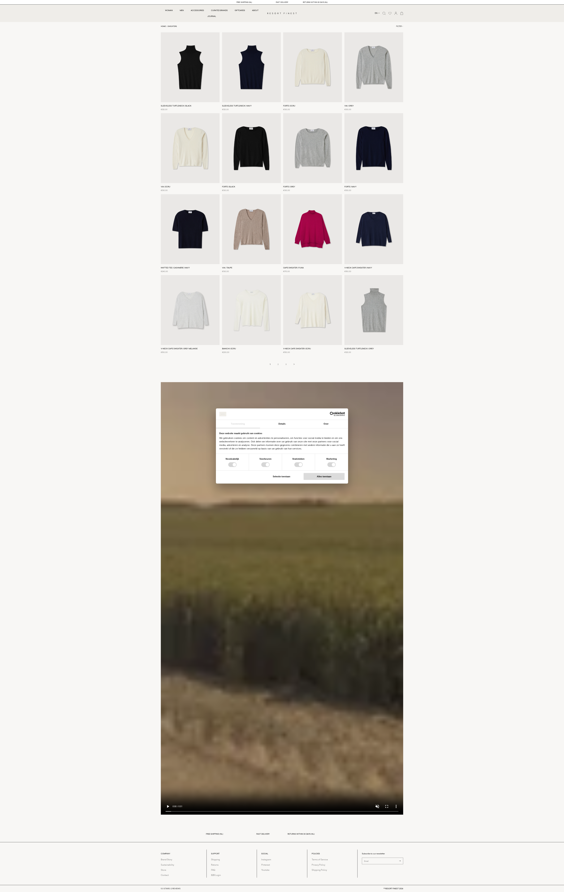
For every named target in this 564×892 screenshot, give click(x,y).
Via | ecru (165, 187)
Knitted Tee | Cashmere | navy (175, 268)
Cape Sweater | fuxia (293, 268)
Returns (215, 864)
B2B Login (216, 875)
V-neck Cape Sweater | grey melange (179, 348)
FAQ (213, 870)
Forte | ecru (289, 106)
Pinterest (265, 864)
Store (163, 870)
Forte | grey (289, 187)
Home (163, 26)
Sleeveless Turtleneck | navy (237, 106)
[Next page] (294, 364)
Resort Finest (392, 888)
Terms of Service (320, 859)
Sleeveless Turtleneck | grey (359, 348)
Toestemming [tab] (238, 424)
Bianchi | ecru (229, 348)
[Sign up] (400, 861)
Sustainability (167, 864)
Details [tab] (282, 424)
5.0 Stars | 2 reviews (171, 888)
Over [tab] (326, 424)
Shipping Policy (319, 870)
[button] (384, 13)
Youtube (265, 870)
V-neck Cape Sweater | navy (358, 268)
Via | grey (349, 106)
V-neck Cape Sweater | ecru (297, 348)
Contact (165, 875)
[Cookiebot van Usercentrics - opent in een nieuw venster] (332, 414)
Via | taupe (227, 268)
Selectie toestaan (281, 476)
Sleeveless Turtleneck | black (176, 106)
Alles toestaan (324, 476)
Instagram (266, 859)
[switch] (265, 464)
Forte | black (228, 187)
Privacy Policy (318, 864)
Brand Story (166, 859)
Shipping (215, 859)
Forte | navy (350, 187)
